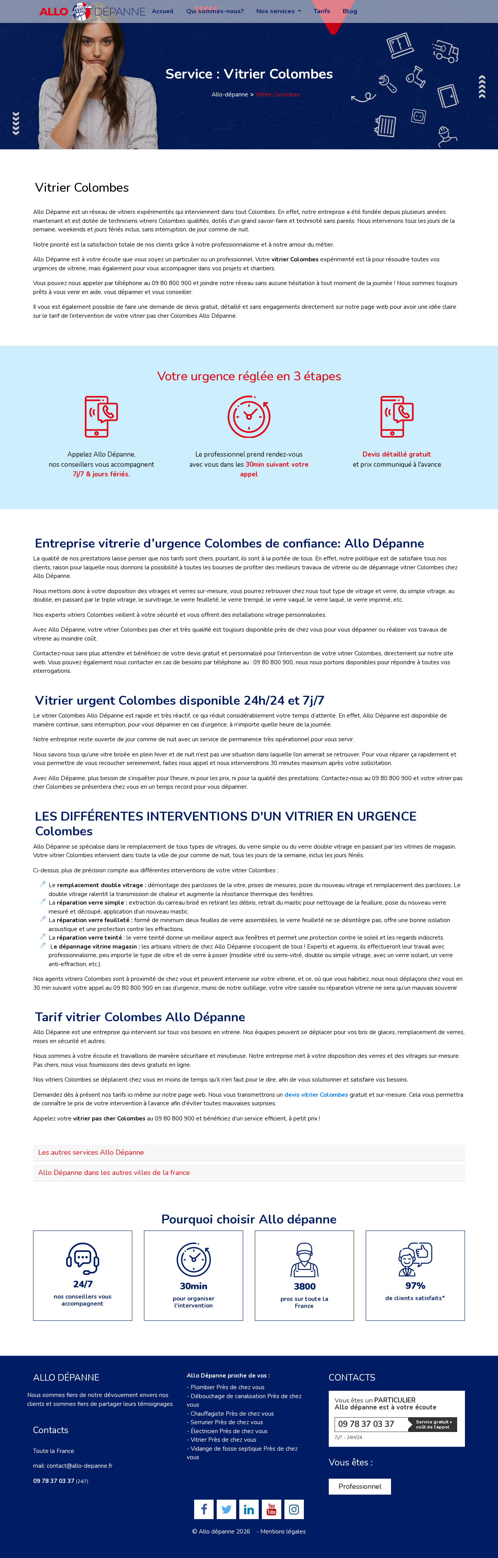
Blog (350, 11)
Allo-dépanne (230, 94)
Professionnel (360, 1486)
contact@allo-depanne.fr (79, 1466)
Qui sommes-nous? (215, 11)
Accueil (163, 11)
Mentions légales (283, 1531)
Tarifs (322, 11)
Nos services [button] (276, 11)
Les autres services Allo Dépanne (91, 1152)
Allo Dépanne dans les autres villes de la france (114, 1172)
